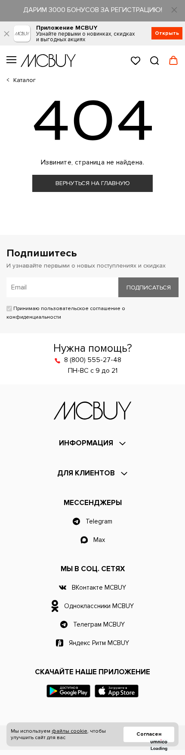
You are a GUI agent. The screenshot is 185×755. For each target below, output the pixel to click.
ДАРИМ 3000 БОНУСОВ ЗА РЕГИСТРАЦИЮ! (92, 10)
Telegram (99, 521)
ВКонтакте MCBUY (99, 587)
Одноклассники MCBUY (99, 606)
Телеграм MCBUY (99, 624)
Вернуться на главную (93, 183)
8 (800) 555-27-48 (92, 360)
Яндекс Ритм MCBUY (99, 643)
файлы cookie (69, 731)
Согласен (148, 734)
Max (99, 540)
